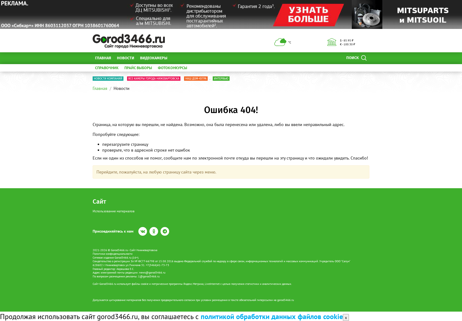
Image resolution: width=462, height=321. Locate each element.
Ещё (176, 58)
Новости (125, 58)
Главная (103, 58)
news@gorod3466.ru (152, 272)
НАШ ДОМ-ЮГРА (195, 78)
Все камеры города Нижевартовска (153, 78)
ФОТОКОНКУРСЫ (172, 67)
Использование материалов (114, 211)
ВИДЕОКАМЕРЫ (153, 58)
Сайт (99, 201)
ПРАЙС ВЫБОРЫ (138, 67)
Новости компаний (108, 78)
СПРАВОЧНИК (107, 67)
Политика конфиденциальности (113, 253)
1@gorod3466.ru (149, 276)
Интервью (221, 78)
